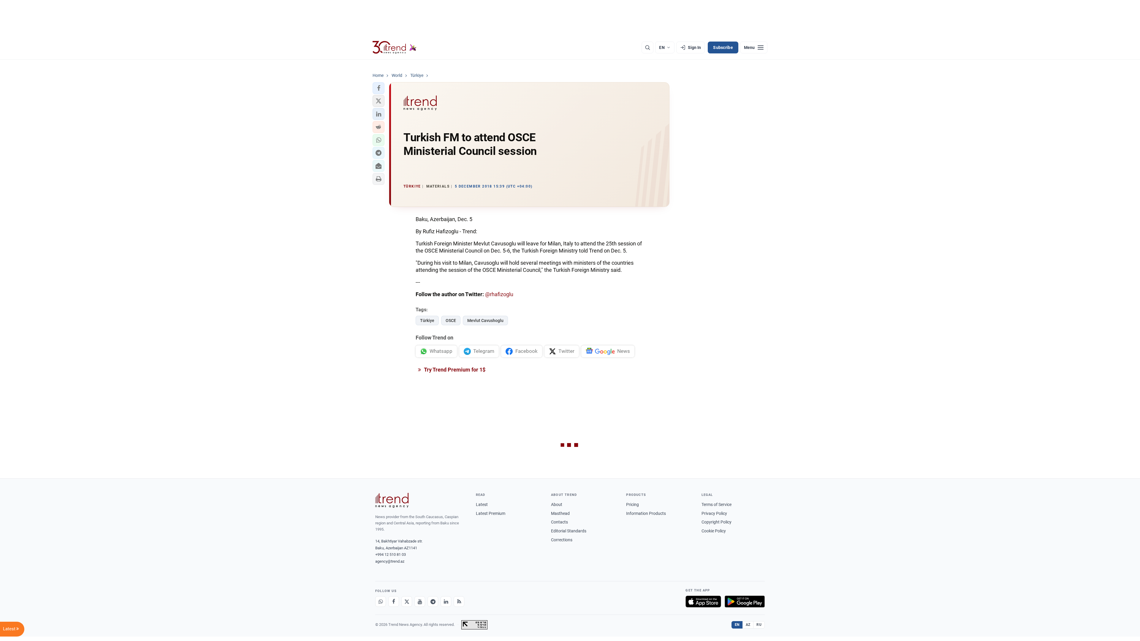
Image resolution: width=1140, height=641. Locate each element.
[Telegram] (433, 601)
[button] (378, 88)
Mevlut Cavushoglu (485, 320)
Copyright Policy (717, 522)
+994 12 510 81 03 (390, 554)
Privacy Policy (714, 513)
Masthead (560, 513)
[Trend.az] (395, 47)
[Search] (647, 47)
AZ (748, 625)
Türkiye (427, 320)
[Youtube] (419, 601)
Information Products (646, 513)
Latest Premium (490, 513)
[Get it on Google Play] (745, 601)
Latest (482, 504)
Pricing (632, 504)
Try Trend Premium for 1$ (454, 369)
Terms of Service (717, 504)
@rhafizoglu (499, 294)
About (556, 504)
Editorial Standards (568, 531)
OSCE (451, 320)
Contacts (559, 522)
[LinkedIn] (446, 601)
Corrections (561, 539)
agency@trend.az (389, 561)
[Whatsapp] (380, 601)
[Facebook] (393, 601)
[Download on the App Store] (703, 601)
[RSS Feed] (459, 601)
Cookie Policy (714, 531)
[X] (406, 601)
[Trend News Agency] (391, 500)
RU (758, 625)
